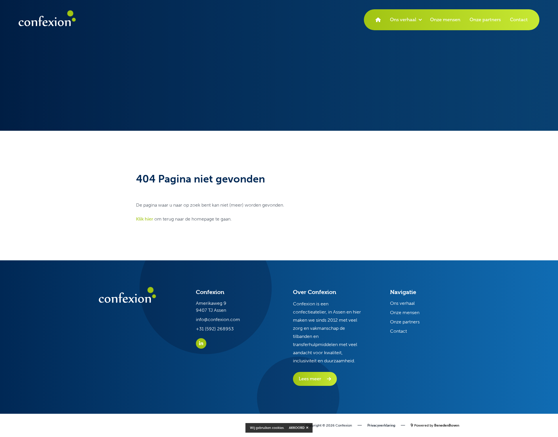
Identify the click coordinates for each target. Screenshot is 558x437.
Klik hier (144, 219)
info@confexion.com (218, 319)
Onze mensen (445, 19)
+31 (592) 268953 (215, 329)
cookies (278, 428)
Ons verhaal (403, 19)
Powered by (436, 425)
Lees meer (310, 379)
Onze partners (485, 19)
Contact (519, 19)
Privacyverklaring (381, 425)
